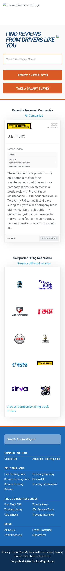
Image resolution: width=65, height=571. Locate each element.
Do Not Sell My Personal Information (32, 552)
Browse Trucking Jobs (16, 479)
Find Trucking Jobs (14, 474)
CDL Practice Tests (43, 509)
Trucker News (40, 504)
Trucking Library (13, 509)
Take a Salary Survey (32, 88)
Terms (58, 552)
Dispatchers (39, 535)
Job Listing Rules (40, 556)
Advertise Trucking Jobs (46, 458)
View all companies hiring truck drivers (28, 409)
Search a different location (34, 263)
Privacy (6, 552)
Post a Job (38, 479)
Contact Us (10, 458)
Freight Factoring (42, 529)
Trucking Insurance (43, 514)
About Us (9, 529)
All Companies (34, 115)
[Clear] (57, 18)
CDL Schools (11, 514)
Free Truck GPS (13, 504)
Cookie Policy (22, 556)
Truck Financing (13, 535)
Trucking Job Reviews (44, 484)
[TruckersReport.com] (21, 8)
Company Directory (43, 474)
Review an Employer (33, 75)
